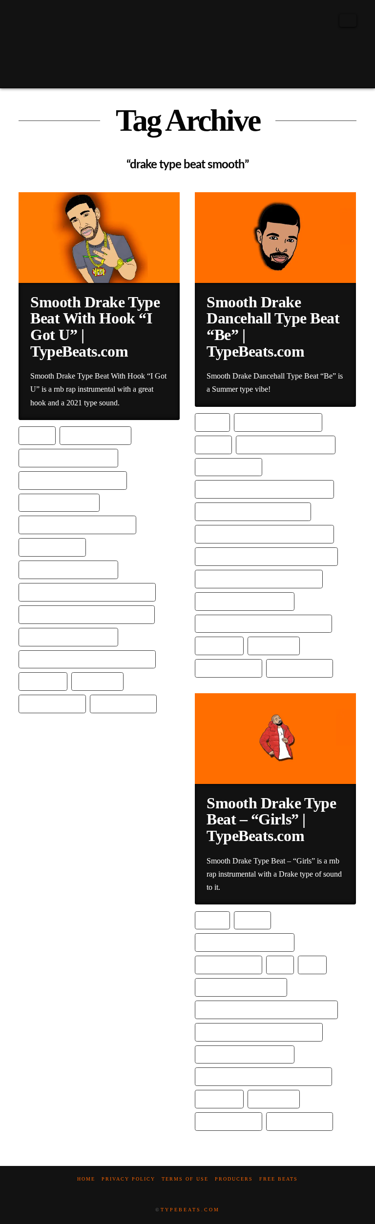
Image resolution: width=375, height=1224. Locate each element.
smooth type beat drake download (87, 658)
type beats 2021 (52, 703)
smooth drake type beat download (87, 591)
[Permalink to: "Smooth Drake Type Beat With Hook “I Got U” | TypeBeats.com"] (99, 237)
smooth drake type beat (68, 569)
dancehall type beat (278, 421)
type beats (97, 680)
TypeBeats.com (190, 1209)
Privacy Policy (128, 1179)
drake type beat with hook (72, 479)
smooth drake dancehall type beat (264, 533)
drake (37, 435)
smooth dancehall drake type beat (264, 488)
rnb (312, 964)
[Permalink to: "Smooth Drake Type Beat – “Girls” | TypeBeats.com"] (275, 738)
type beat (43, 680)
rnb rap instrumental (241, 986)
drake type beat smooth (68, 457)
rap (280, 964)
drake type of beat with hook (77, 524)
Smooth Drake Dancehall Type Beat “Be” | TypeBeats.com (273, 326)
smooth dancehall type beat (253, 511)
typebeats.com (123, 703)
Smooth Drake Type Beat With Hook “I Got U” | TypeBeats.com (95, 326)
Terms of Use (185, 1179)
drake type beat (95, 435)
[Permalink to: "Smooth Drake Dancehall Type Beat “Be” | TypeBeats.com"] (275, 237)
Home (86, 1179)
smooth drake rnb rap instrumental (266, 556)
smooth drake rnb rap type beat (259, 578)
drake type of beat (59, 502)
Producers (234, 1179)
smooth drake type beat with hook (86, 614)
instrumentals (52, 546)
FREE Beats (278, 1179)
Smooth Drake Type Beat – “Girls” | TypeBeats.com (271, 819)
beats (212, 421)
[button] (347, 20)
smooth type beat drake (68, 636)
